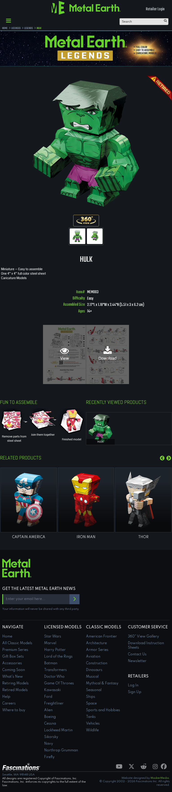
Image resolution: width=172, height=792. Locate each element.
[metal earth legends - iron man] (86, 500)
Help (6, 697)
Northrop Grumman (61, 750)
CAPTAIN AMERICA (28, 537)
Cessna (50, 723)
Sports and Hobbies (103, 710)
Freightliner (54, 703)
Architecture (96, 643)
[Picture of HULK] (77, 236)
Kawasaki (52, 690)
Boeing (50, 717)
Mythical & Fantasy (102, 683)
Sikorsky (51, 737)
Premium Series (15, 650)
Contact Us (137, 654)
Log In (133, 685)
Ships (90, 697)
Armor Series (97, 650)
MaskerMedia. (160, 778)
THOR (143, 537)
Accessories (12, 663)
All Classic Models (17, 643)
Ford (48, 697)
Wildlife (92, 730)
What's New (12, 677)
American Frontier (101, 636)
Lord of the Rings (58, 656)
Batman (50, 663)
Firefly (49, 757)
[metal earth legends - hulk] (100, 427)
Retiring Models (15, 683)
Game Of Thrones (59, 683)
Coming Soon (13, 670)
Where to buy (13, 710)
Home (7, 636)
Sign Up (134, 692)
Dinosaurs (94, 670)
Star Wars (52, 636)
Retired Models (15, 690)
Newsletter (137, 661)
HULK (100, 441)
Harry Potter (55, 650)
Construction (96, 663)
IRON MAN (86, 537)
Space (91, 703)
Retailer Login (155, 9)
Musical (92, 677)
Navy (48, 744)
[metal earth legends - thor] (143, 500)
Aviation (93, 656)
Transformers (55, 670)
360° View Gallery (143, 636)
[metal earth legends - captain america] (28, 500)
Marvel (50, 643)
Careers (9, 703)
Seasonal (93, 690)
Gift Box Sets (13, 656)
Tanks (91, 717)
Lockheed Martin (58, 730)
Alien (48, 710)
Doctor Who (54, 677)
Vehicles (93, 723)
